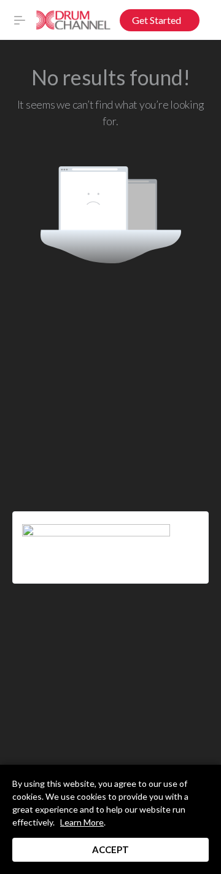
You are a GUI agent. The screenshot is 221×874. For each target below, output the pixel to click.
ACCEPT (110, 849)
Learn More (82, 822)
